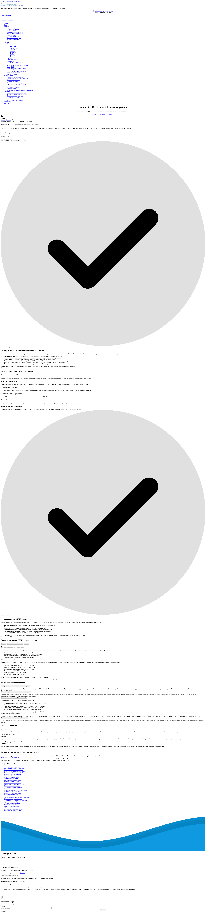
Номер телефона (6, 908)
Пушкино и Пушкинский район (12, 793)
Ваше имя (4, 906)
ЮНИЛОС (13, 46)
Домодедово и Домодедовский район (14, 768)
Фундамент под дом (12, 74)
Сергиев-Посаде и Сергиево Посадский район (16, 797)
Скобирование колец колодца (15, 38)
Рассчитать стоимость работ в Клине (103, 114)
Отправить (103, 909)
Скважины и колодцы (13, 36)
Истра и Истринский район (11, 777)
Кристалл (13, 55)
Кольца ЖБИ (10, 67)
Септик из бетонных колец (14, 70)
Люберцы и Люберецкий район (12, 781)
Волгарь (12, 51)
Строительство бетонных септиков (16, 71)
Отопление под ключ (13, 97)
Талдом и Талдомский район (12, 803)
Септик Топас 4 (14, 48)
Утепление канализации (13, 72)
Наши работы (7, 101)
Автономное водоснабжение (15, 77)
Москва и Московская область (12, 767)
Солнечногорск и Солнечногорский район (15, 800)
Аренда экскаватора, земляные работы (17, 78)
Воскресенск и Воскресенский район (14, 773)
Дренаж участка (11, 64)
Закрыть (3, 911)
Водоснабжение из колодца (14, 83)
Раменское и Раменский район (12, 794)
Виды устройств (11, 59)
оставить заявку (36, 886)
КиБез (12, 54)
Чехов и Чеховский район (11, 804)
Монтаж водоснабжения (13, 87)
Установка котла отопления (14, 98)
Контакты (6, 103)
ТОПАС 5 (13, 45)
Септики (6, 42)
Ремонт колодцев (11, 35)
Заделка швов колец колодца (15, 33)
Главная (6, 23)
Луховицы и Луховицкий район (12, 780)
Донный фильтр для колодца (15, 32)
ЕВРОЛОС (13, 52)
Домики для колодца (12, 30)
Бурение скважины (12, 81)
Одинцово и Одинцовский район (13, 787)
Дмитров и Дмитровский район (12, 774)
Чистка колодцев (11, 41)
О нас (5, 25)
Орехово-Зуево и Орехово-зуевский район (15, 790)
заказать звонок (19, 886)
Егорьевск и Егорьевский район (13, 775)
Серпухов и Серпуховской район (13, 799)
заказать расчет (28, 886)
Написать (22, 873)
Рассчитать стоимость (7, 757)
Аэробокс (9, 58)
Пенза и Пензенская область (11, 806)
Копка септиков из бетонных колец (16, 68)
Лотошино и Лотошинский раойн (13, 809)
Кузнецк (6, 807)
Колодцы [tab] (3, 643)
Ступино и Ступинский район (12, 801)
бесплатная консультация (7, 886)
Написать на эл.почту (7, 20)
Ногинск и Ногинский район (12, 786)
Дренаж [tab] (26, 643)
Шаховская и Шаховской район (12, 810)
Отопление (7, 91)
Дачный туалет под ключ (14, 62)
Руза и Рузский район (10, 796)
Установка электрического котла (16, 100)
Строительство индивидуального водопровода (20, 90)
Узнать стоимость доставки (8, 129)
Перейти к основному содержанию (10, 1)
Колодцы (6, 26)
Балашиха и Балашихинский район (13, 770)
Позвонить (20, 129)
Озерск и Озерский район (11, 788)
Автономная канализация (14, 43)
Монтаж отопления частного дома (16, 93)
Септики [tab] (9, 643)
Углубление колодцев (13, 39)
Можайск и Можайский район (12, 783)
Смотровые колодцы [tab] (18, 643)
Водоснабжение (8, 75)
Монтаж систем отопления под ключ (17, 94)
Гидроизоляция (11, 61)
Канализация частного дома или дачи (17, 65)
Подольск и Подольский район (12, 791)
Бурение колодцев (12, 27)
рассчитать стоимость (47, 886)
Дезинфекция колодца (13, 29)
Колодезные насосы (12, 85)
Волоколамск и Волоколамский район (14, 771)
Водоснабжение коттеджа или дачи (16, 84)
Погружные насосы (12, 88)
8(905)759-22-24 (6, 15)
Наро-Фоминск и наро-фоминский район (15, 784)
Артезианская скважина (13, 80)
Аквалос (12, 49)
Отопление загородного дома (15, 96)
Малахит (12, 56)
